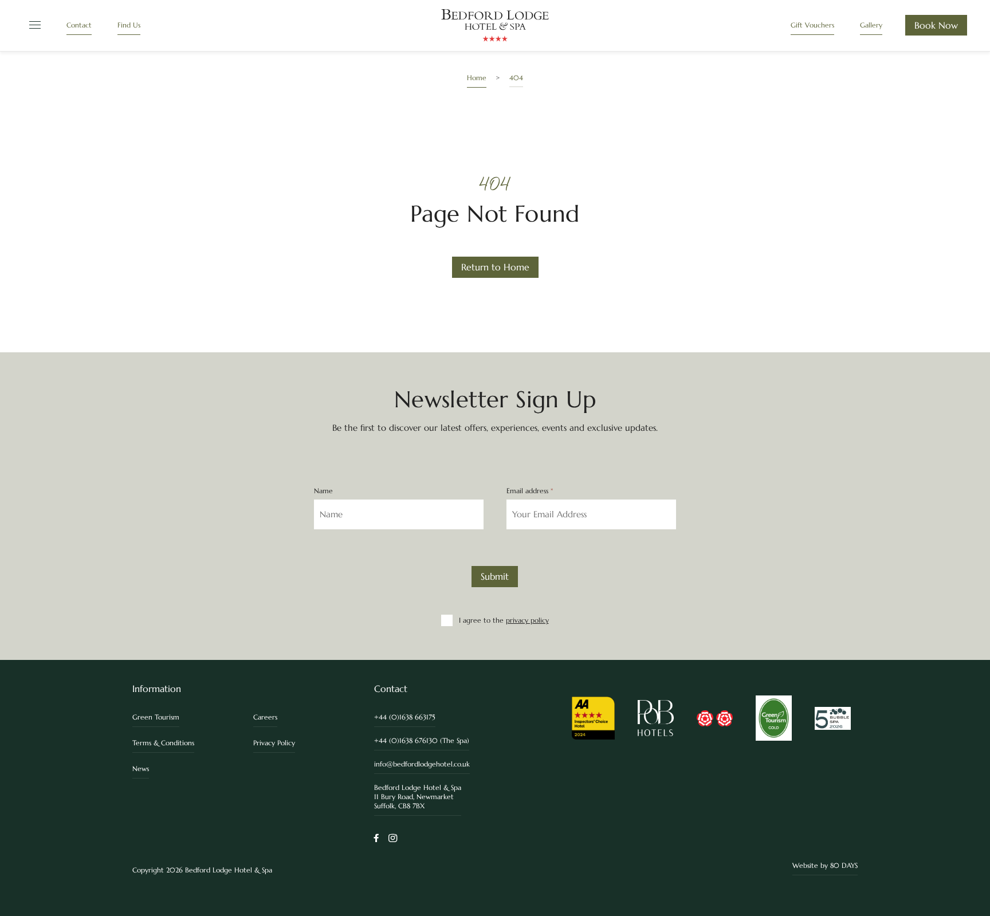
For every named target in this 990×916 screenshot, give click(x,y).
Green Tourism (155, 717)
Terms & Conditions (163, 742)
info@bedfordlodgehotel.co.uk (422, 764)
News (140, 768)
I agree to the (503, 620)
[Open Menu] (33, 25)
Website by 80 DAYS (825, 865)
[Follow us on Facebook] (376, 838)
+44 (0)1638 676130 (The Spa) (421, 740)
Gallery (871, 25)
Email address (529, 491)
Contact (79, 25)
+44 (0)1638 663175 (404, 717)
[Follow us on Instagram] (392, 838)
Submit (495, 576)
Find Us (128, 25)
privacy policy (527, 620)
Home (476, 77)
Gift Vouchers (812, 25)
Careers (265, 717)
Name (323, 491)
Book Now (936, 25)
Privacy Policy (274, 742)
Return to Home (495, 267)
